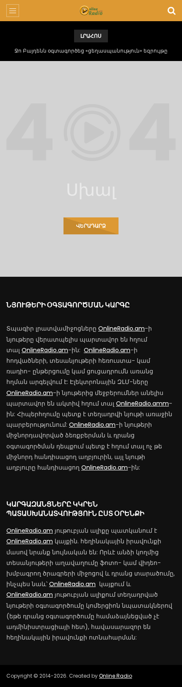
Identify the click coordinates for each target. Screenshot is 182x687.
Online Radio (115, 675)
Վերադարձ (91, 225)
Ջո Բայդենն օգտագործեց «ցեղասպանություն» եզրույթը (91, 50)
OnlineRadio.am (121, 328)
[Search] (171, 10)
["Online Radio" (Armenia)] (91, 10)
